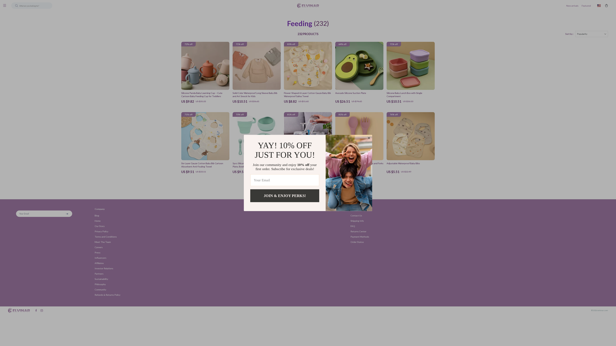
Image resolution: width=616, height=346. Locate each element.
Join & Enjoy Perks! (285, 196)
